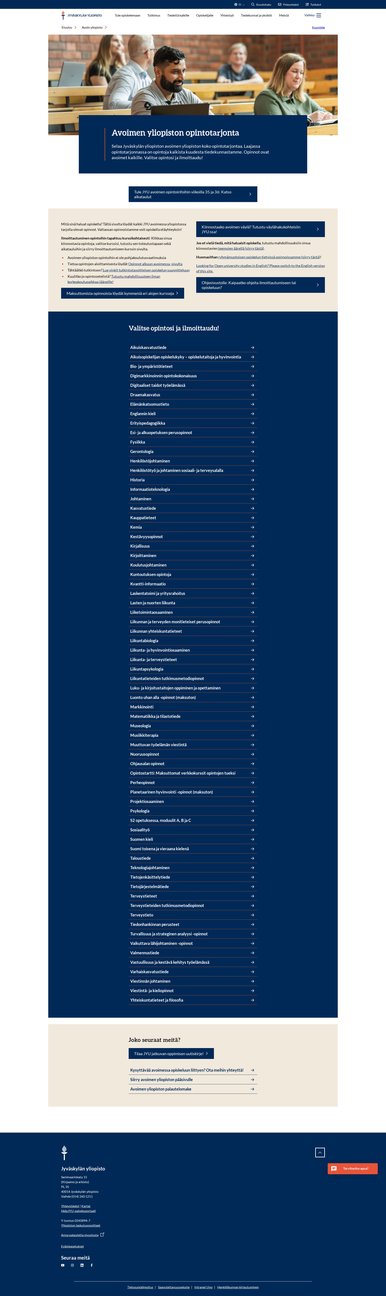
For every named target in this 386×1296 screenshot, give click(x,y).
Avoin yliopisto (92, 27)
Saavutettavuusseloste (174, 1287)
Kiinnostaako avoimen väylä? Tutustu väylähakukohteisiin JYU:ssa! (251, 229)
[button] (353, 1168)
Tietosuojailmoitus (140, 1287)
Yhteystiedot (70, 1206)
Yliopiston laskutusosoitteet (80, 1225)
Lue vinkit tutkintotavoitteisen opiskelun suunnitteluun (146, 270)
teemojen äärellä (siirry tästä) (241, 248)
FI (240, 6)
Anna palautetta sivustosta (80, 1235)
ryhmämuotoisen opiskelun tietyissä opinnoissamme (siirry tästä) (269, 257)
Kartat (85, 1206)
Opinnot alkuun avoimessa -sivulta (155, 264)
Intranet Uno (203, 1287)
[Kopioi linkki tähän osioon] (222, 327)
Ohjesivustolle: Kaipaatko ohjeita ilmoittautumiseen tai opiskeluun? (249, 285)
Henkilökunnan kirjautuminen (238, 1287)
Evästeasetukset (72, 1246)
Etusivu (67, 27)
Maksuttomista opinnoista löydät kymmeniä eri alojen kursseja (120, 293)
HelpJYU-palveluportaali (78, 1211)
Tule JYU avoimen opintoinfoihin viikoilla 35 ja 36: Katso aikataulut (182, 194)
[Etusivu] (81, 15)
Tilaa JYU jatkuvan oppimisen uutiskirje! (169, 1053)
